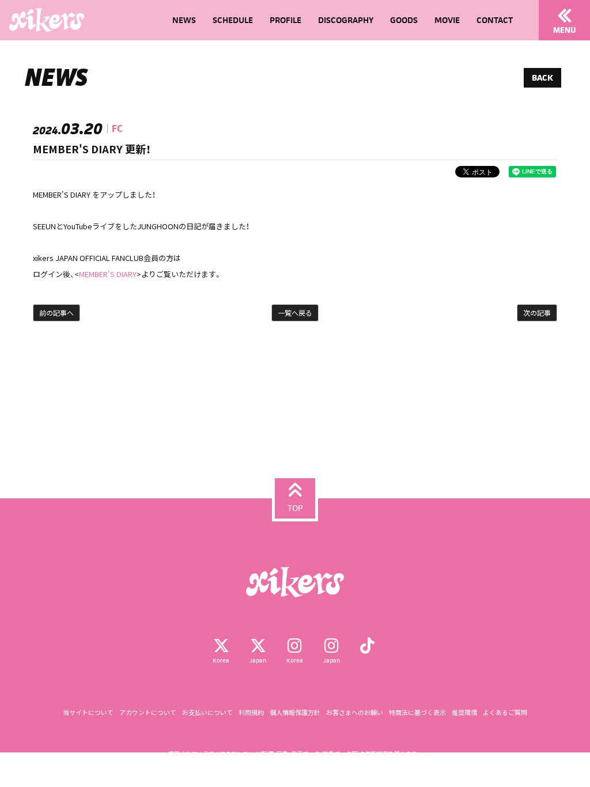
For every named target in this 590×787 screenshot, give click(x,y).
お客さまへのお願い (354, 712)
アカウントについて (147, 712)
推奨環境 (464, 712)
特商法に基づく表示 (417, 712)
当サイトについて (88, 712)
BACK (542, 77)
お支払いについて (207, 712)
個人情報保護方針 (295, 712)
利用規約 (251, 712)
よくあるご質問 (505, 712)
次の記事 (537, 312)
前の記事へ (56, 312)
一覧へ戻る (295, 312)
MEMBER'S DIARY (108, 273)
